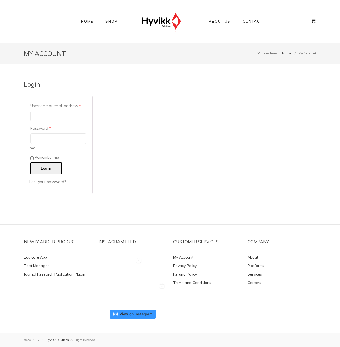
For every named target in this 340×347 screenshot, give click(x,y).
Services (255, 274)
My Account (307, 53)
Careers (254, 282)
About (253, 257)
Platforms (256, 265)
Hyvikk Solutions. (58, 340)
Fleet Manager (36, 265)
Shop (111, 21)
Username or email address (55, 105)
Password (40, 128)
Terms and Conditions (192, 282)
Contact (252, 21)
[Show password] (32, 148)
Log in (46, 168)
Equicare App (35, 257)
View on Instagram (136, 314)
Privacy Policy (185, 265)
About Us (220, 21)
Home (87, 21)
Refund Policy (185, 274)
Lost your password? (47, 181)
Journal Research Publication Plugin (54, 274)
